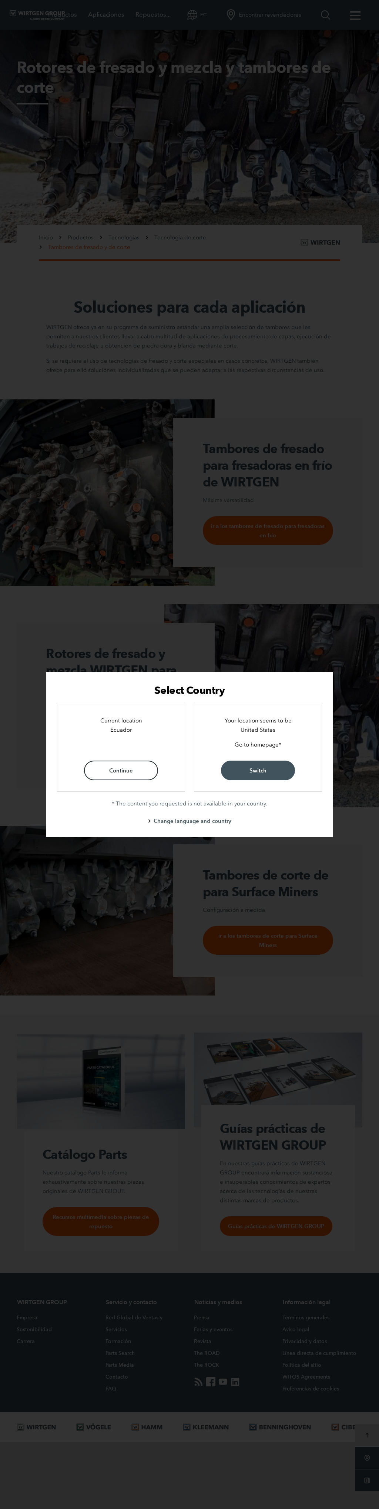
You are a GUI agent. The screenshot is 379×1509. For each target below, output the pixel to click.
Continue (121, 770)
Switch (257, 770)
